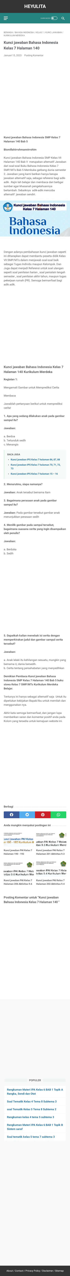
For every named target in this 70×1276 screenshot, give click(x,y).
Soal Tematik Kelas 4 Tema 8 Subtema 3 (32, 1101)
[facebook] (11, 814)
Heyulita (35, 6)
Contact (19, 1270)
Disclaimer (47, 1270)
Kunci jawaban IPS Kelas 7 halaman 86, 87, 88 (35, 459)
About (9, 1270)
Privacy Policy (32, 1270)
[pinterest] (43, 814)
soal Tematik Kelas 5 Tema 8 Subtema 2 (31, 1109)
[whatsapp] (58, 814)
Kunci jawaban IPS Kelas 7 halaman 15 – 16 (34, 473)
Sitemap (59, 1270)
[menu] (6, 18)
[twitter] (27, 814)
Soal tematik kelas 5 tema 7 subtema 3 (31, 1136)
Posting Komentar (33, 55)
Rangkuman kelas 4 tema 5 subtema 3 (30, 1117)
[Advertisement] (35, 96)
